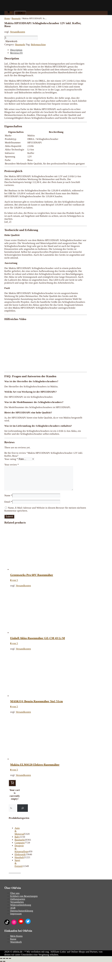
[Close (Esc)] (1, 958)
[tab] (48, 50)
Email (8, 501)
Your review (11, 464)
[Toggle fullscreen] (7, 958)
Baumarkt (16, 18)
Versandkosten (17, 31)
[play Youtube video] (45, 346)
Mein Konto (16, 936)
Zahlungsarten (17, 899)
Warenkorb (11, 41)
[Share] (4, 958)
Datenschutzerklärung (21, 910)
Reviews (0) (16, 52)
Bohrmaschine (38, 44)
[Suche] (22, 808)
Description (16, 50)
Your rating (11, 459)
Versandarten (17, 902)
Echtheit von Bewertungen (24, 896)
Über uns (15, 893)
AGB (12, 907)
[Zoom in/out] (10, 958)
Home (7, 18)
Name (8, 495)
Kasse (13, 939)
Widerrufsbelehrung (20, 904)
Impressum (16, 913)
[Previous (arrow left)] (1, 961)
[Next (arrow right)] (4, 961)
